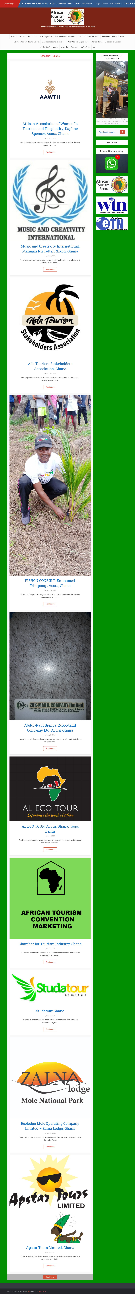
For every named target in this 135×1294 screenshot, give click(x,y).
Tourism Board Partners (65, 36)
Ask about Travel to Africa (53, 42)
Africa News (97, 42)
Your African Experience (78, 42)
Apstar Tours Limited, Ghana (50, 1247)
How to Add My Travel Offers (26, 42)
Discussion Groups (113, 42)
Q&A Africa (85, 47)
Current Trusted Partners (88, 36)
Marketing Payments (49, 47)
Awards (64, 47)
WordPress (42, 1291)
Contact (74, 47)
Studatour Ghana (50, 1010)
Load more (50, 1277)
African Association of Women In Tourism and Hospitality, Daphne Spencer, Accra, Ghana (50, 128)
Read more (50, 152)
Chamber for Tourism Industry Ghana (50, 943)
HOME (13, 36)
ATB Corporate (46, 36)
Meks (28, 1291)
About (22, 36)
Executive (32, 36)
